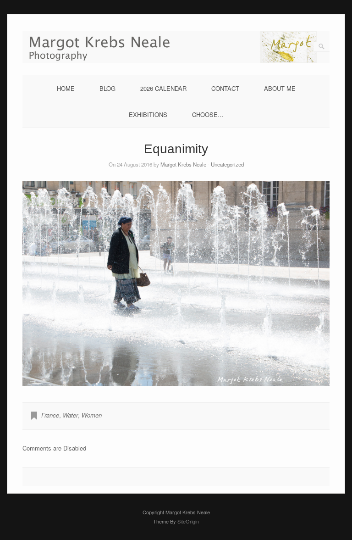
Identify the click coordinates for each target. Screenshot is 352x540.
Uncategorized (227, 164)
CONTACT (225, 88)
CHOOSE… (208, 114)
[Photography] (176, 60)
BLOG (107, 88)
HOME (66, 88)
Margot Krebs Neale (183, 164)
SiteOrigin (188, 521)
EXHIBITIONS (148, 114)
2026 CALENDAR (163, 88)
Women (92, 415)
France (50, 415)
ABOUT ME (280, 88)
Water (70, 415)
